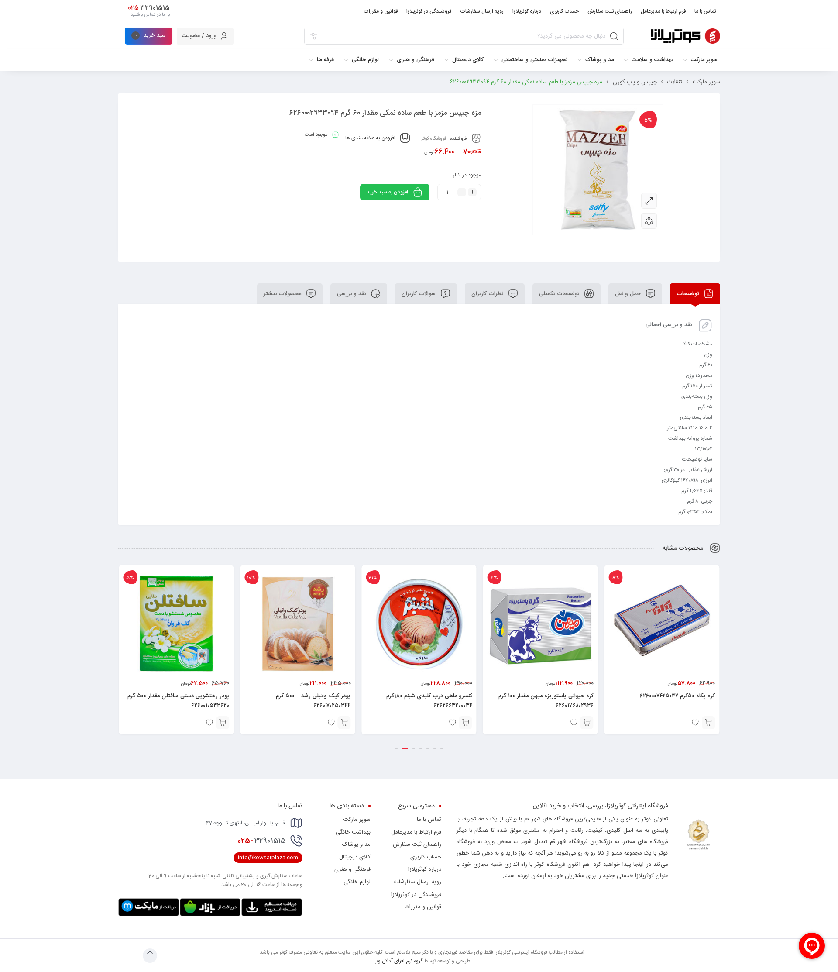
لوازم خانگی (357, 882)
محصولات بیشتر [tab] (283, 294)
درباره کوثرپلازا (424, 869)
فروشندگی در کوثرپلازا (416, 895)
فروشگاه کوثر (433, 139)
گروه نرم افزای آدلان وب (397, 961)
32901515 (261, 841)
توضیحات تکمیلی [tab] (560, 294)
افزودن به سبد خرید (387, 192)
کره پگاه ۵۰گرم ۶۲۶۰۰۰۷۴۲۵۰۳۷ (677, 696)
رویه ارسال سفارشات (417, 882)
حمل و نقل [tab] (628, 294)
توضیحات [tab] (689, 294)
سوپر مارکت (706, 82)
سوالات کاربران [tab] (419, 294)
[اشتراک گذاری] (649, 221)
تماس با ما (429, 819)
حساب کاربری (425, 857)
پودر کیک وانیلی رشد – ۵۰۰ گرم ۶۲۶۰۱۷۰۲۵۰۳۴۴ (313, 700)
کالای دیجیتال (355, 857)
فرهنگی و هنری (352, 869)
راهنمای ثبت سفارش (417, 844)
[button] (708, 722)
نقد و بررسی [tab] (352, 294)
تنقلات (674, 82)
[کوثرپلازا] (685, 36)
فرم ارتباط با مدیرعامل (416, 832)
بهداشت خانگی (353, 832)
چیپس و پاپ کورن (635, 82)
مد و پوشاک (356, 844)
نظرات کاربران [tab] (488, 294)
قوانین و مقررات (423, 907)
